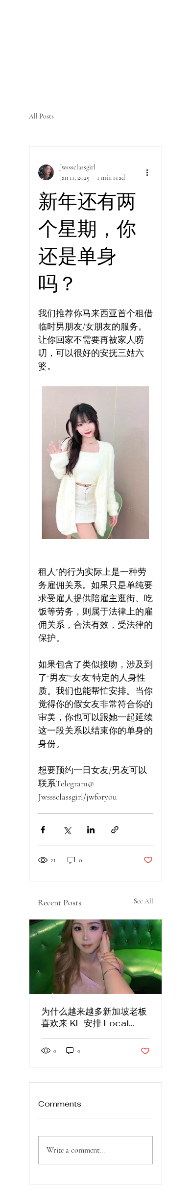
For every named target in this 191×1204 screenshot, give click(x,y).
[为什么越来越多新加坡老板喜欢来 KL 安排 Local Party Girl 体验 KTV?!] (95, 957)
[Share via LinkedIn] (91, 829)
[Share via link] (114, 829)
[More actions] (147, 172)
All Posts (41, 116)
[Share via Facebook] (43, 829)
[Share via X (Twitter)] (67, 829)
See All (143, 901)
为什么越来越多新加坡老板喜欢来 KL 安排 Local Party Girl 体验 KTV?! (94, 1017)
